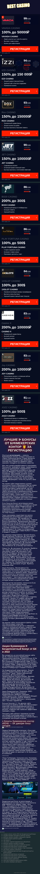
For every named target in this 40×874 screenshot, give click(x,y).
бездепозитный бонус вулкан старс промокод (17, 848)
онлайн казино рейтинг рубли (12, 838)
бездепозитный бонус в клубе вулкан (15, 846)
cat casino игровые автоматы (12, 862)
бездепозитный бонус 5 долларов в (14, 855)
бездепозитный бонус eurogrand (13, 854)
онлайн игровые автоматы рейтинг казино (16, 835)
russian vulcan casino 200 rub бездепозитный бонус (19, 834)
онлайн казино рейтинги (11, 859)
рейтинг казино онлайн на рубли (13, 843)
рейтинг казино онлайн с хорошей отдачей (17, 837)
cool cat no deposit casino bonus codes (15, 860)
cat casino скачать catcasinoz (12, 849)
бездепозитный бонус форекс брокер (15, 857)
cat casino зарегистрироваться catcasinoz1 (16, 842)
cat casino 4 (7, 840)
